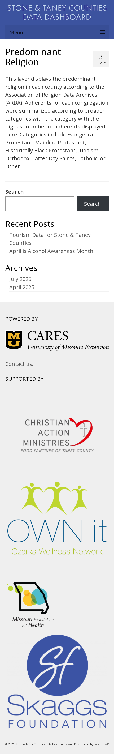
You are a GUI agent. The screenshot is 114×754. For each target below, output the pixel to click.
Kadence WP (101, 744)
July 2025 (20, 278)
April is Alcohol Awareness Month (51, 251)
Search (14, 191)
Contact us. (19, 363)
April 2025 (21, 287)
